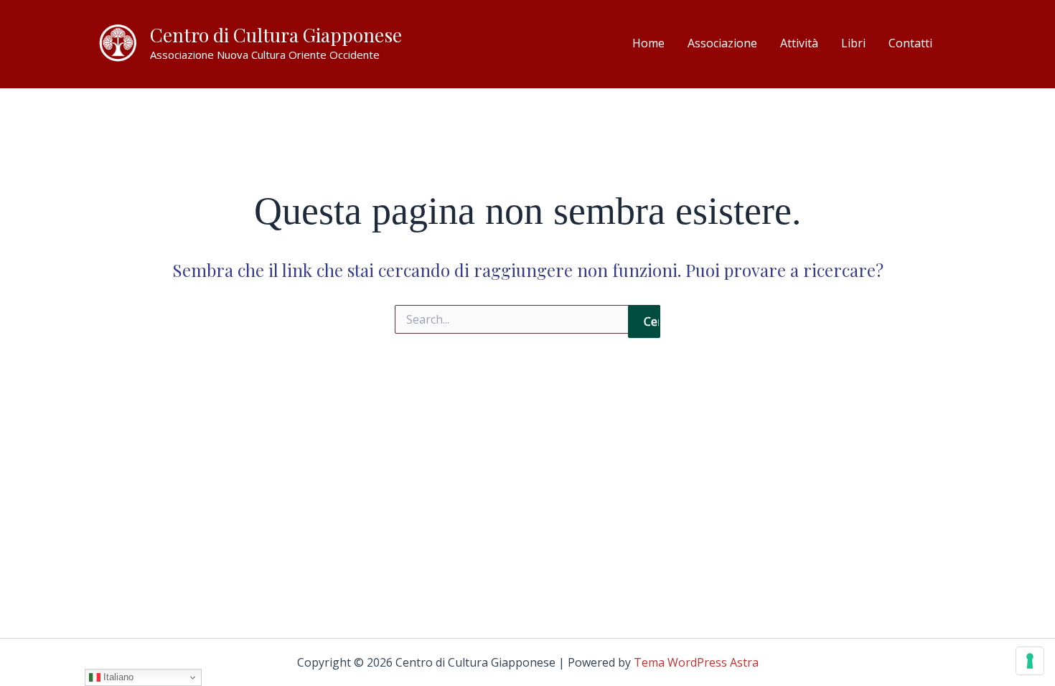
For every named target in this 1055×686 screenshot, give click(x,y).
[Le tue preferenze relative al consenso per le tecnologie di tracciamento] (1030, 661)
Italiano (116, 677)
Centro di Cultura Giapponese (276, 34)
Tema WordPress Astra (696, 662)
